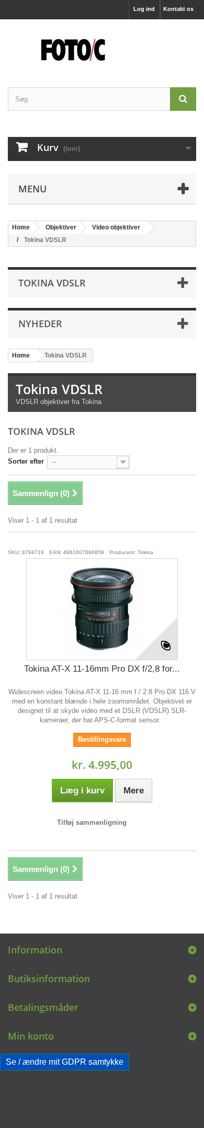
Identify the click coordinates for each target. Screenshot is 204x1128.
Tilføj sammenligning (92, 822)
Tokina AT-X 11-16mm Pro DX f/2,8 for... (102, 669)
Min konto (31, 1036)
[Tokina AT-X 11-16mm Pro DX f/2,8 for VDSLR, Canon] (102, 609)
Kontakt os (178, 9)
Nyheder (40, 323)
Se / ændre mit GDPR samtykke (64, 1061)
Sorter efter (26, 461)
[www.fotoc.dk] (102, 44)
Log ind (144, 9)
